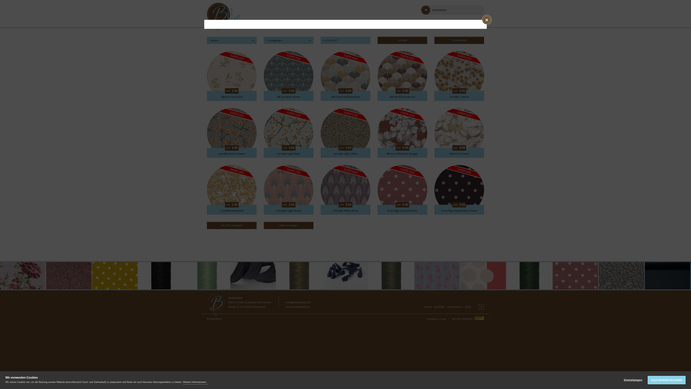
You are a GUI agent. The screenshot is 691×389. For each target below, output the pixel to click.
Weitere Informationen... (195, 382)
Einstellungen (633, 380)
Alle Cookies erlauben (666, 380)
